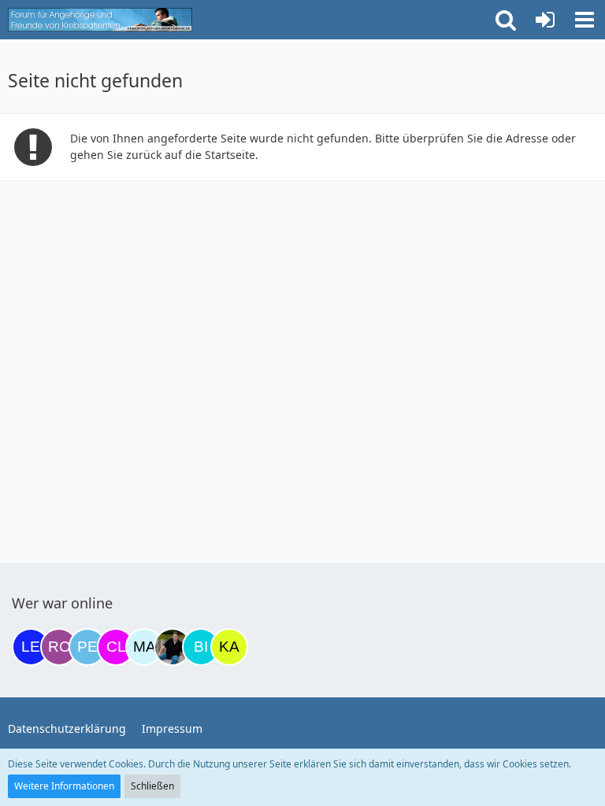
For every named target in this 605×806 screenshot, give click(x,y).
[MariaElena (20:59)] (144, 647)
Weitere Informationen (64, 786)
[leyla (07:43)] (31, 647)
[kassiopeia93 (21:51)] (229, 647)
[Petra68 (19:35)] (87, 647)
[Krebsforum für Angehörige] (100, 19)
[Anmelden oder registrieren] (545, 19)
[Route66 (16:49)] (59, 647)
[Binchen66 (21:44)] (201, 647)
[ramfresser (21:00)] (172, 647)
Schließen (152, 786)
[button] (584, 19)
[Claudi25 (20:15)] (116, 647)
